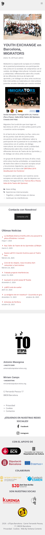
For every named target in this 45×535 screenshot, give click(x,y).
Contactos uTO (22, 217)
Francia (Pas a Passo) (32, 181)
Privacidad (7, 529)
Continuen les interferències (17, 198)
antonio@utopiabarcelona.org (15, 368)
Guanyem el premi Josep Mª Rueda (17, 280)
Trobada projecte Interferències (16, 272)
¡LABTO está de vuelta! (12, 287)
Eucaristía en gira (35, 295)
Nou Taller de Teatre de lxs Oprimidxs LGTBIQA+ (23, 246)
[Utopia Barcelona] (2, 3)
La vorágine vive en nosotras (15, 295)
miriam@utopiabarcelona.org (14, 383)
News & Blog (11, 189)
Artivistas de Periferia (12, 302)
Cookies (16, 529)
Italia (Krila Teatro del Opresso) (15, 183)
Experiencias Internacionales (17, 192)
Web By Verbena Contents (31, 529)
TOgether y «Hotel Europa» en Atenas (20, 195)
